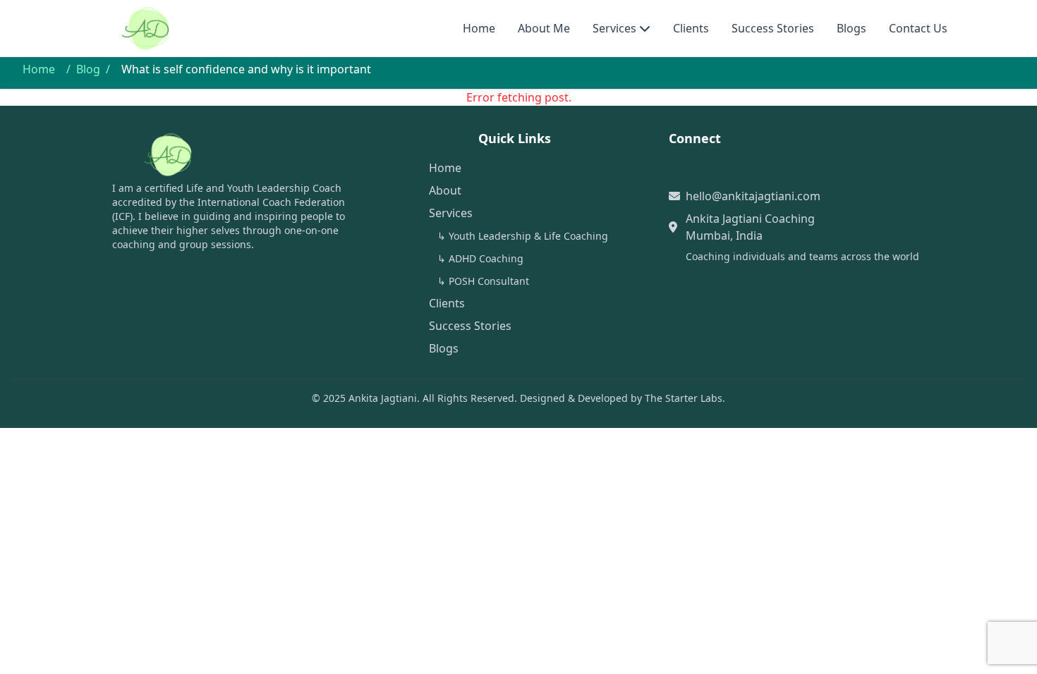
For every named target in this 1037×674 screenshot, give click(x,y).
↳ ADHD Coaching (480, 258)
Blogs (851, 28)
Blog (88, 69)
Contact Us (918, 28)
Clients (691, 28)
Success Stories (773, 28)
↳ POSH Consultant (483, 281)
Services (614, 28)
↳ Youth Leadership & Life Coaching (522, 236)
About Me (544, 28)
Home (479, 28)
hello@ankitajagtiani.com (753, 196)
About (445, 190)
